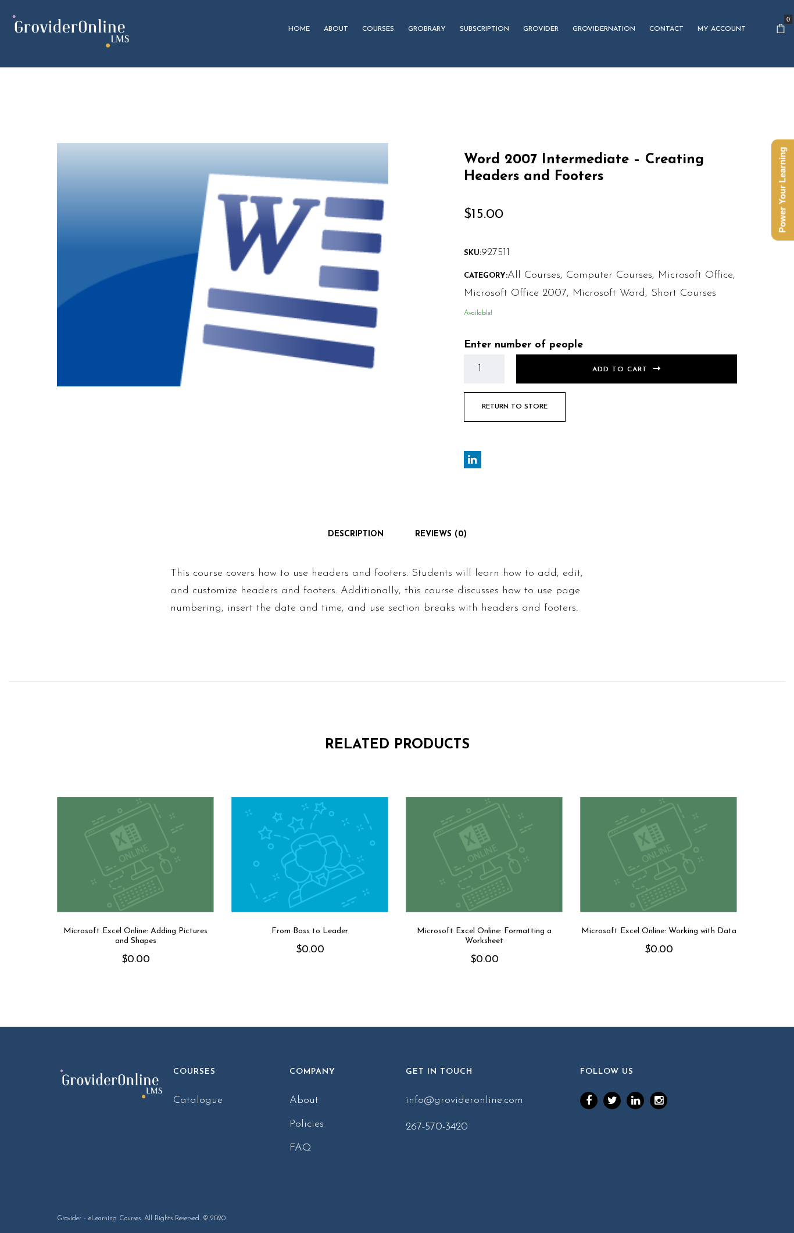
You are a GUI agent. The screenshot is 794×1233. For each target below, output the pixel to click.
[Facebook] (589, 1100)
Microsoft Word (609, 293)
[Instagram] (658, 1100)
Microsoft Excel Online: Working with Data (658, 931)
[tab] (356, 535)
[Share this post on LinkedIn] (472, 459)
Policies (306, 1124)
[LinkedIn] (635, 1100)
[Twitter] (612, 1100)
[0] (780, 29)
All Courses (533, 275)
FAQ (300, 1148)
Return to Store (515, 406)
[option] (135, 897)
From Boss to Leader (309, 931)
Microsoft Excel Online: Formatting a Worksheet (484, 936)
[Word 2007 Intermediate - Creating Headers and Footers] (222, 264)
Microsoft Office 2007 (515, 293)
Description (356, 534)
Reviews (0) (441, 534)
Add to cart (620, 369)
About (304, 1100)
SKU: (472, 253)
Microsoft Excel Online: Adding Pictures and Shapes (135, 936)
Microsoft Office (695, 275)
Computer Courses (609, 275)
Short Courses (683, 293)
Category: (485, 275)
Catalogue (198, 1100)
